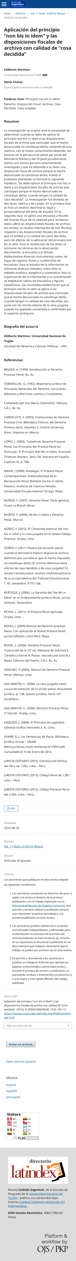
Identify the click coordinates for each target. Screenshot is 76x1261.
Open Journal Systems (21, 1061)
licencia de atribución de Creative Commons (38, 905)
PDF (12, 808)
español (11, 1091)
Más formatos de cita (19, 1025)
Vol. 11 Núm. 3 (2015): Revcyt (48, 13)
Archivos (20, 13)
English (11, 1085)
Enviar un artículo (21, 1044)
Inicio (7, 13)
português (13, 1097)
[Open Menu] (4, 4)
